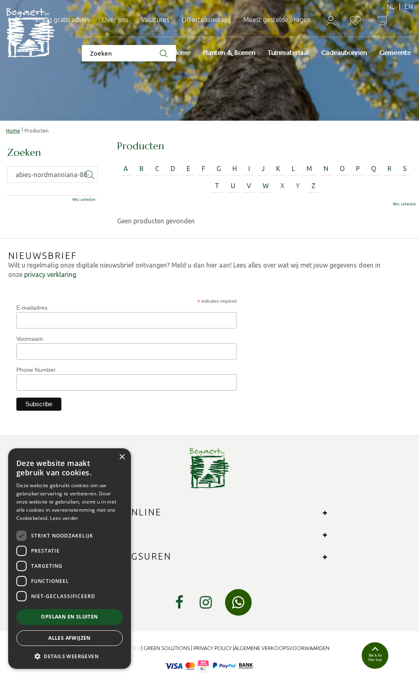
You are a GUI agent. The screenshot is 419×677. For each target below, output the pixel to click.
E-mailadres (31, 307)
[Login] (330, 20)
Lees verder (64, 518)
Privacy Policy (213, 648)
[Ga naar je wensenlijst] (355, 20)
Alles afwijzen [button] (69, 637)
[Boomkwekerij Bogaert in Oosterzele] (30, 33)
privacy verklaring (50, 274)
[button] (69, 656)
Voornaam (29, 338)
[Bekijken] (383, 20)
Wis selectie (404, 204)
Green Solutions (167, 648)
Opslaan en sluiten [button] (69, 616)
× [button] (122, 457)
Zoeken (24, 153)
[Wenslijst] (355, 20)
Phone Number (36, 370)
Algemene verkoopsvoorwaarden (281, 648)
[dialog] (69, 558)
